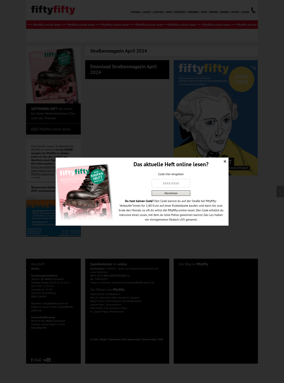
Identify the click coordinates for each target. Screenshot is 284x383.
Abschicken (171, 193)
